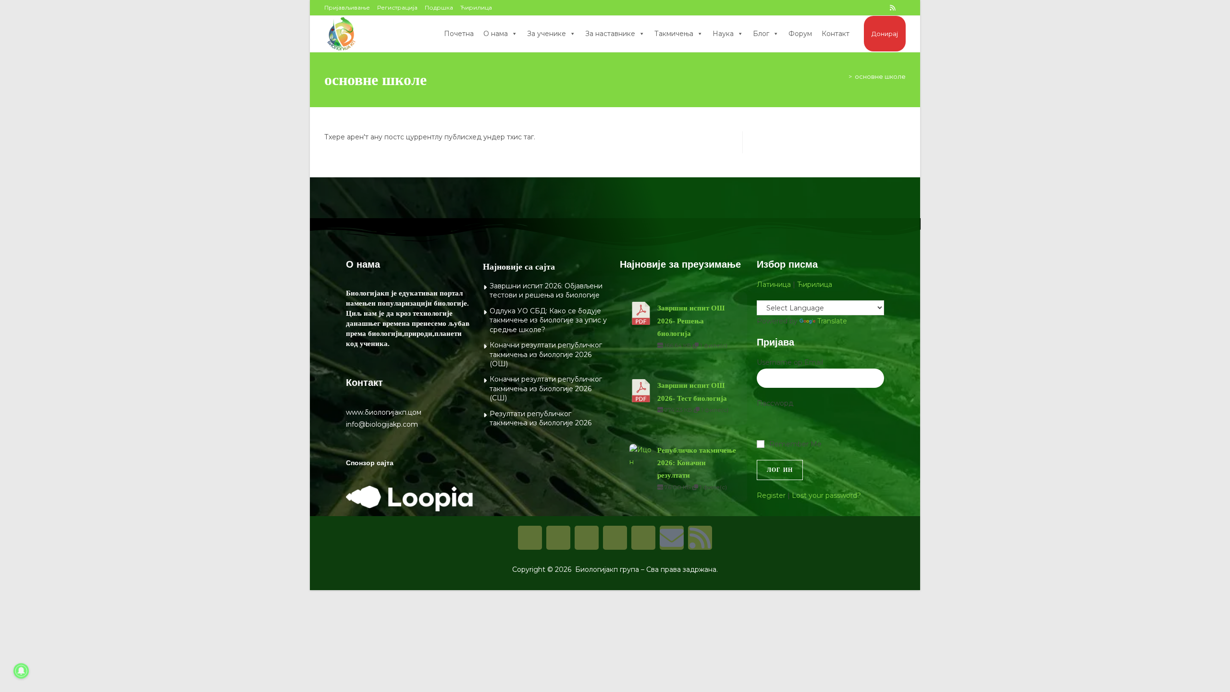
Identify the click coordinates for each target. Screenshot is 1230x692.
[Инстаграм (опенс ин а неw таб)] (860, 7)
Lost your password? (826, 495)
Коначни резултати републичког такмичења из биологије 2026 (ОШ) (546, 354)
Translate (832, 321)
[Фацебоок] (530, 538)
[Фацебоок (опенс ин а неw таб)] (839, 7)
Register (771, 495)
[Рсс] (700, 538)
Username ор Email (790, 362)
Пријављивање (347, 7)
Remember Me (795, 444)
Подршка (439, 7)
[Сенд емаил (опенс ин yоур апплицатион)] (902, 7)
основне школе (880, 76)
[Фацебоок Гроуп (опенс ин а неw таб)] (850, 7)
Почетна (459, 33)
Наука (723, 33)
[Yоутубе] (643, 538)
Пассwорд (775, 403)
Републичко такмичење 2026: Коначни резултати (696, 463)
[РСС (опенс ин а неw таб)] (892, 7)
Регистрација (397, 7)
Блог (761, 33)
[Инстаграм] (558, 538)
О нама (495, 33)
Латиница (774, 284)
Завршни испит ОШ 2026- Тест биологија (692, 392)
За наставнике (610, 33)
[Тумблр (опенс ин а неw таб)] (871, 7)
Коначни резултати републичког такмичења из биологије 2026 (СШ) (546, 388)
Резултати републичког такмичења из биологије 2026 (540, 418)
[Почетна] (843, 76)
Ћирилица (476, 7)
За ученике (546, 33)
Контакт (835, 33)
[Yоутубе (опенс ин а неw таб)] (881, 7)
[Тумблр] (615, 538)
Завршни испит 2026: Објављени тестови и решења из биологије (546, 291)
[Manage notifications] (21, 671)
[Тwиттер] (587, 538)
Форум (800, 33)
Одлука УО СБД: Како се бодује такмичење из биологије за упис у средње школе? (548, 320)
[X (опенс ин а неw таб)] (829, 7)
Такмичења (673, 33)
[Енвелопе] (672, 538)
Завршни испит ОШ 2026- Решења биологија (691, 320)
